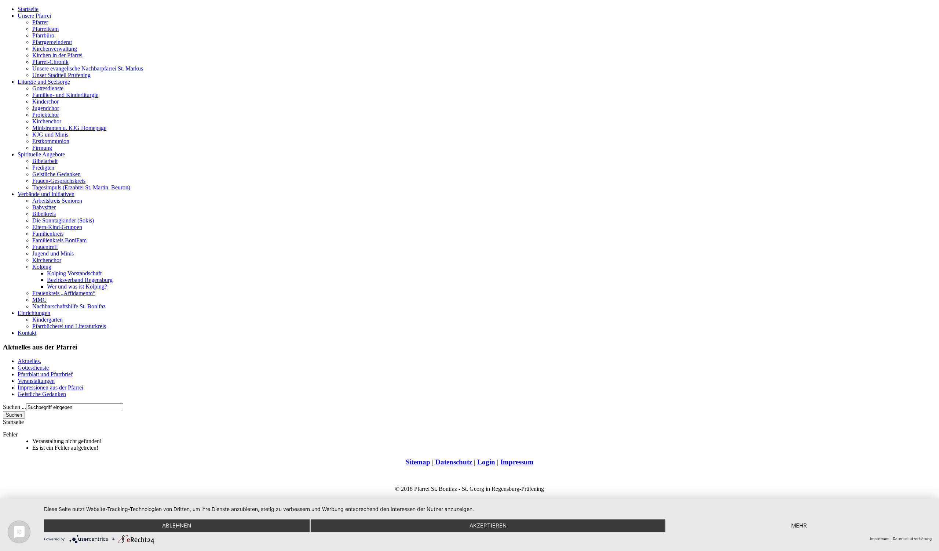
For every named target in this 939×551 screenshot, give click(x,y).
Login (486, 462)
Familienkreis (47, 234)
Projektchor (45, 115)
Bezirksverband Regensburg (80, 280)
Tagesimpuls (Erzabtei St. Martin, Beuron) (81, 187)
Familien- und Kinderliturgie (65, 95)
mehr (799, 525)
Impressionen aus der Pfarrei (50, 387)
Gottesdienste (47, 88)
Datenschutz (454, 462)
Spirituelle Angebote (41, 154)
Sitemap (418, 462)
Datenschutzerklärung (912, 538)
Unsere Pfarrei (34, 15)
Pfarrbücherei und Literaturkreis (69, 326)
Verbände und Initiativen (46, 194)
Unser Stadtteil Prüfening (61, 75)
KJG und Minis (50, 134)
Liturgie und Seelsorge (44, 82)
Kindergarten (47, 319)
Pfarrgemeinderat (52, 42)
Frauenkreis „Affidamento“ (63, 293)
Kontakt (27, 333)
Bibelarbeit (45, 161)
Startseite (28, 9)
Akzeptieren (488, 525)
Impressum (517, 462)
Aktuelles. (29, 361)
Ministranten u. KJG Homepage (69, 128)
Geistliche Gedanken (56, 174)
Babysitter (44, 207)
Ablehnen (176, 525)
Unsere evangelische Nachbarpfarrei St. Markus (87, 68)
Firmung (42, 148)
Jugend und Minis (53, 253)
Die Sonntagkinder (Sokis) (63, 220)
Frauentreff (45, 247)
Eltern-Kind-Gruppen (57, 227)
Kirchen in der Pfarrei (57, 55)
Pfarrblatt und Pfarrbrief (45, 374)
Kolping (41, 267)
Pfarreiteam (45, 29)
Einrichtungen (34, 313)
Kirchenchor (46, 121)
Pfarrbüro (43, 35)
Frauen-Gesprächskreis (58, 181)
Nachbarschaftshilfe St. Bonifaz (69, 306)
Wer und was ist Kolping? (77, 286)
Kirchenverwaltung (54, 49)
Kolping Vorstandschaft (74, 273)
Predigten (43, 167)
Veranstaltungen (36, 381)
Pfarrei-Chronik (50, 62)
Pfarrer (40, 22)
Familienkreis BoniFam (59, 240)
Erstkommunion (50, 141)
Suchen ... (14, 407)
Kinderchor (45, 101)
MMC (39, 300)
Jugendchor (45, 108)
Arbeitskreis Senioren (57, 200)
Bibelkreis (44, 214)
